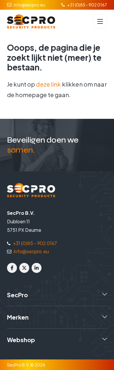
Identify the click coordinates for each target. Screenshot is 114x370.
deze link (48, 84)
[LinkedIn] (37, 268)
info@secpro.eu (29, 4)
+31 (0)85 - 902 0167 (87, 4)
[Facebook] (12, 268)
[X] (24, 268)
